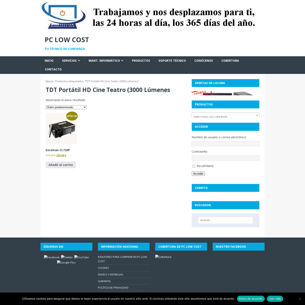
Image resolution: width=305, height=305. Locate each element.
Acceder (198, 173)
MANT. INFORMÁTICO (104, 60)
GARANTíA (104, 281)
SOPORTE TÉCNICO (172, 60)
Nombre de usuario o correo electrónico (219, 137)
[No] (300, 299)
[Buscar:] (225, 220)
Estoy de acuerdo (251, 298)
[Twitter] (67, 257)
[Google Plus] (66, 262)
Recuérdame (205, 166)
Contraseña (199, 151)
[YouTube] (81, 257)
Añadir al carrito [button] (61, 165)
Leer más (275, 298)
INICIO (49, 60)
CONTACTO (53, 69)
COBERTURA (230, 60)
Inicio (49, 81)
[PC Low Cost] (152, 29)
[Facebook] (52, 257)
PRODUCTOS (141, 60)
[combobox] (225, 115)
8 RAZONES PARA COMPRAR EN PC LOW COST (122, 259)
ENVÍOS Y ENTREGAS (110, 274)
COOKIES (103, 268)
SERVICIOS (69, 60)
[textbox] (225, 117)
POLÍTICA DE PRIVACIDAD (113, 287)
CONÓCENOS (203, 60)
